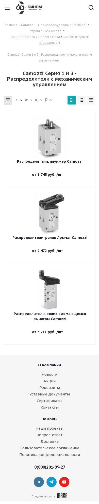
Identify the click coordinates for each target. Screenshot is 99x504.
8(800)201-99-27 (49, 467)
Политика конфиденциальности (49, 454)
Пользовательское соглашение (49, 448)
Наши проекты (49, 428)
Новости (49, 374)
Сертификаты (49, 400)
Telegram (51, 482)
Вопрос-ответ (49, 434)
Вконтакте (39, 482)
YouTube (64, 482)
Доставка (49, 441)
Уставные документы (49, 394)
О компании (49, 365)
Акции (50, 381)
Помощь (49, 418)
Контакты (50, 407)
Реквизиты (49, 387)
